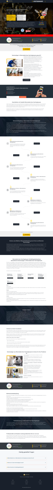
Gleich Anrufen (10, 283)
